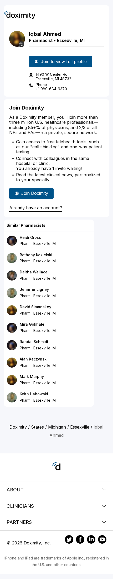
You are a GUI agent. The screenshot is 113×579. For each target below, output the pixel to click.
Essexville (67, 40)
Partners (19, 522)
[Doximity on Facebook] (80, 540)
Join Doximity (34, 193)
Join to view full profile (64, 61)
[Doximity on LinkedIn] (91, 540)
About (15, 489)
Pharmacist (41, 40)
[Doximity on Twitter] (69, 540)
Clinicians (20, 506)
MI (82, 40)
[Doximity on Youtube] (102, 540)
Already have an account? (35, 207)
